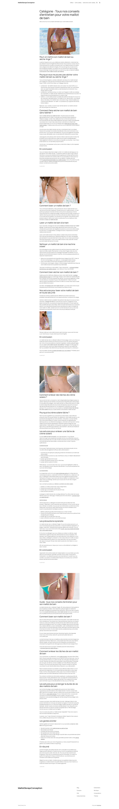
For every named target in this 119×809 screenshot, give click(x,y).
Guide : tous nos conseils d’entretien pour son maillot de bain (58, 603)
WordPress (99, 805)
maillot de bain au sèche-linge (60, 728)
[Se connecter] (96, 2)
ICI (60, 743)
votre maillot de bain (51, 694)
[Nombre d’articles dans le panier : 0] (99, 2)
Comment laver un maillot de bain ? (55, 205)
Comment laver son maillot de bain (49, 648)
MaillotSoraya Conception (26, 3)
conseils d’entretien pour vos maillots (61, 350)
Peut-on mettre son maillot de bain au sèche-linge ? (56, 58)
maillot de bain (63, 656)
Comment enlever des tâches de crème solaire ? (57, 396)
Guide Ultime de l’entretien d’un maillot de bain (54, 160)
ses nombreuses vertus (62, 473)
